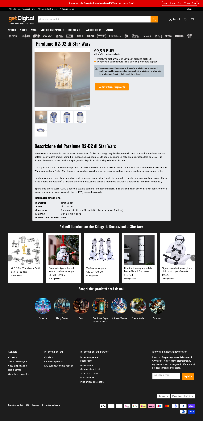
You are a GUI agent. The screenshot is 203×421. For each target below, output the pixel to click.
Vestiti (23, 29)
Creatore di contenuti (90, 369)
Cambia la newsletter (18, 374)
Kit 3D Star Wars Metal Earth (25, 268)
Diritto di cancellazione (51, 405)
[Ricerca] (154, 19)
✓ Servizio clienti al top (47, 9)
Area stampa (86, 365)
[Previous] (9, 258)
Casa (33, 29)
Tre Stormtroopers (96, 268)
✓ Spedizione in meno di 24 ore (21, 9)
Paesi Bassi (181, 396)
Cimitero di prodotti (53, 361)
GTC (27, 405)
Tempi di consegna (17, 361)
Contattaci (13, 357)
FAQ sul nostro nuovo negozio (58, 365)
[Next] (193, 258)
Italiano (189, 9)
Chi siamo (49, 357)
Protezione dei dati (15, 405)
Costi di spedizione (17, 365)
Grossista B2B (87, 377)
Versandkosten (114, 54)
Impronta (35, 405)
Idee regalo (74, 29)
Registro (188, 376)
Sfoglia (12, 29)
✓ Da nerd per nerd (67, 9)
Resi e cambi (14, 370)
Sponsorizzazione (89, 373)
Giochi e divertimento (52, 29)
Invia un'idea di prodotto (92, 382)
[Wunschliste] (185, 19)
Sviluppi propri (94, 29)
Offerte (109, 29)
